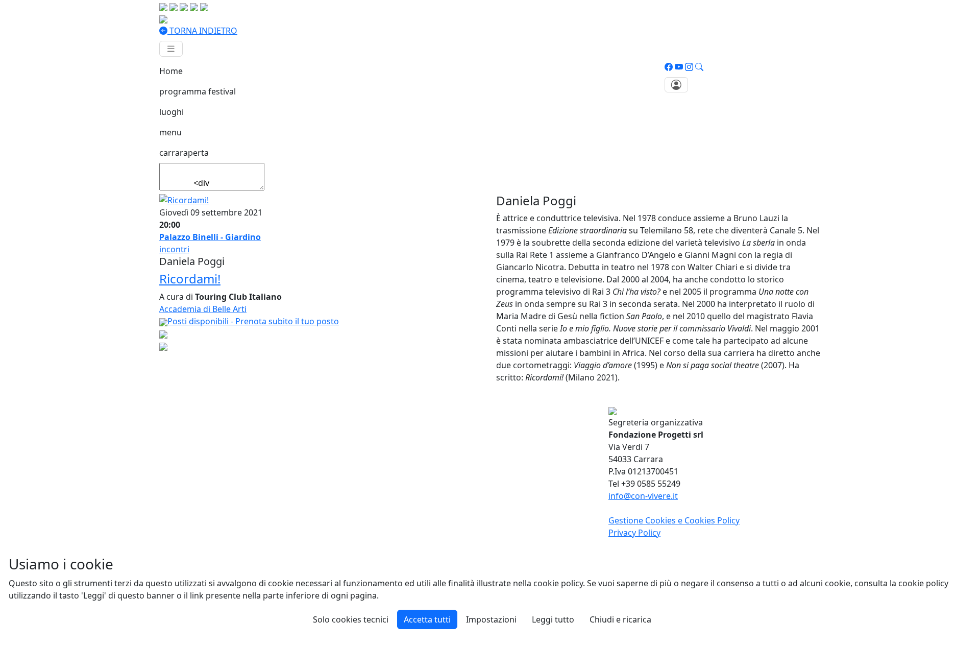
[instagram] (689, 67)
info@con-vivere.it (643, 495)
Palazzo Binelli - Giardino (210, 237)
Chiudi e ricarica (620, 619)
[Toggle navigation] (171, 49)
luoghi (171, 111)
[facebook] (669, 67)
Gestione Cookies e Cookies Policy (674, 520)
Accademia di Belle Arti (203, 309)
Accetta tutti (427, 619)
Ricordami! (189, 278)
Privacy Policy (634, 532)
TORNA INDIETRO (202, 30)
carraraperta (184, 152)
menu (170, 132)
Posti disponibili (253, 321)
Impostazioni (491, 619)
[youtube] (679, 67)
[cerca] (699, 67)
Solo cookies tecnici (350, 619)
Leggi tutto (553, 619)
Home (171, 71)
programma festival (197, 91)
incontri (174, 249)
